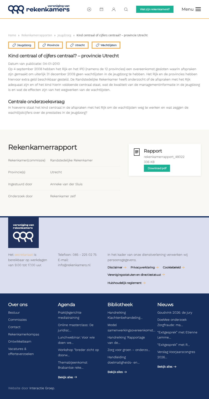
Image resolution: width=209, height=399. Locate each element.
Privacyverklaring (143, 267)
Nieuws (165, 304)
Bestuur (14, 312)
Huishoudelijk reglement (125, 283)
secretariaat (23, 255)
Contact (14, 327)
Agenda (66, 304)
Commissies (17, 320)
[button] (191, 9)
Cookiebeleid (172, 267)
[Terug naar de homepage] (38, 9)
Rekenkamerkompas (23, 334)
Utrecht (79, 45)
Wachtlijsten (109, 45)
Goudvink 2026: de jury (174, 312)
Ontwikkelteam (19, 341)
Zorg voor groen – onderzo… (129, 350)
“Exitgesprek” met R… (173, 345)
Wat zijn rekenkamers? (155, 9)
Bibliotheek (120, 304)
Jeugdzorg (24, 45)
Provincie (53, 45)
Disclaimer (115, 267)
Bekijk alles (65, 377)
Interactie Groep (41, 388)
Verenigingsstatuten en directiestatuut (134, 275)
